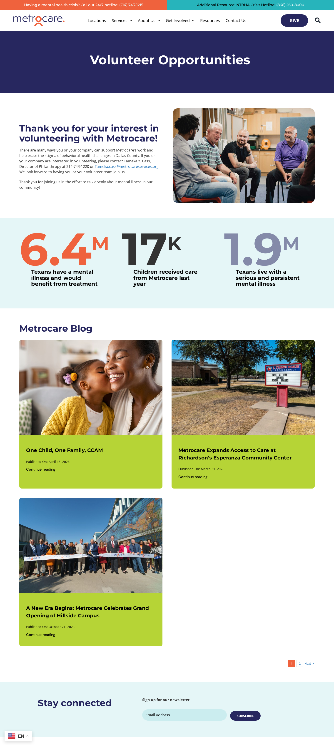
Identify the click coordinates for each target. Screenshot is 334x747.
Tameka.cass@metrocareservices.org (127, 166)
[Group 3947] (39, 16)
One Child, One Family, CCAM (64, 450)
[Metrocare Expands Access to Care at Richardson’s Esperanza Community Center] (243, 342)
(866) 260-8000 (290, 5)
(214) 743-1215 (131, 5)
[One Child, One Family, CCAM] (90, 342)
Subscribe (245, 716)
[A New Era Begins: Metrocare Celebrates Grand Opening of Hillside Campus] (90, 500)
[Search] (318, 20)
